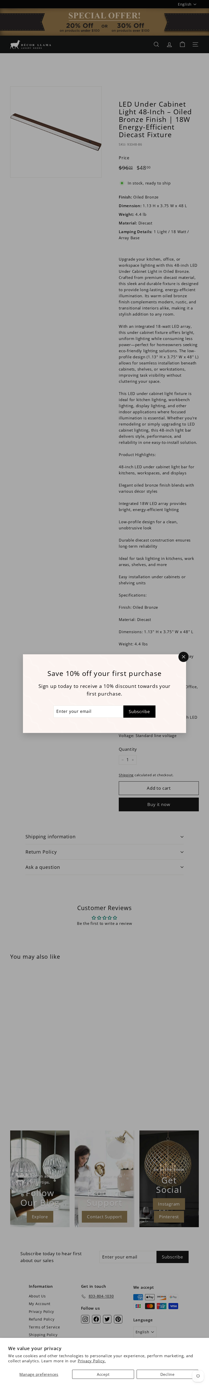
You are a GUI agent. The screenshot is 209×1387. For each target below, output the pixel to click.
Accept (103, 1374)
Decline (167, 1374)
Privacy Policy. (92, 1360)
